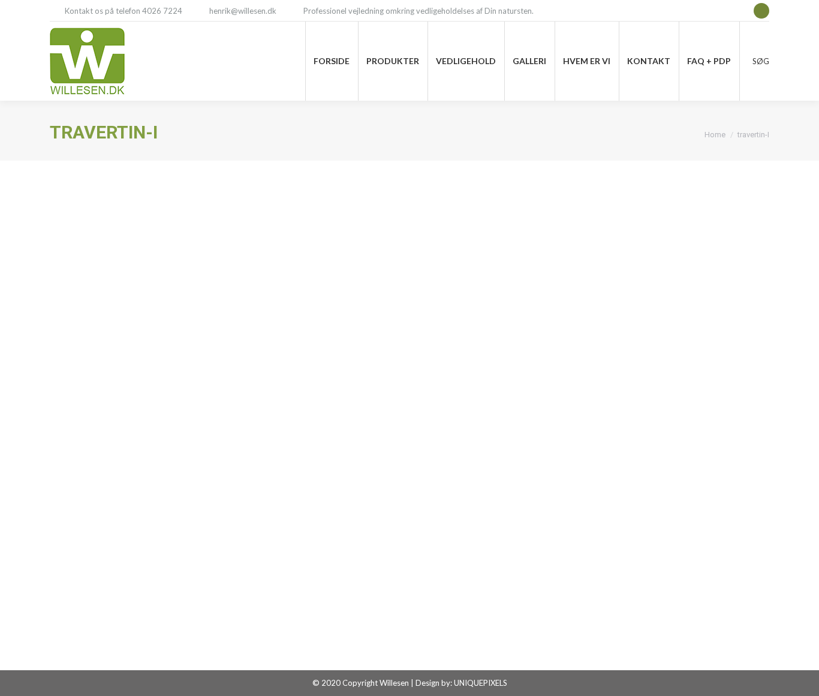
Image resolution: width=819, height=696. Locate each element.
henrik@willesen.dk (242, 11)
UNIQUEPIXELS (480, 683)
